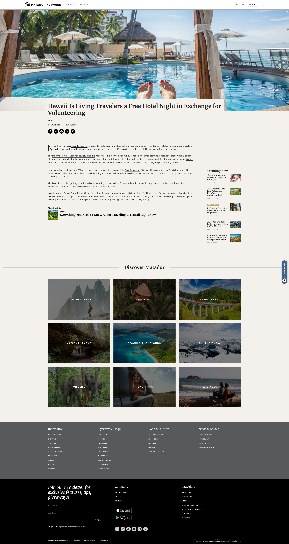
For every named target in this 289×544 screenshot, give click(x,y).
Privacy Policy (158, 287)
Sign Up (167, 281)
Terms (148, 287)
